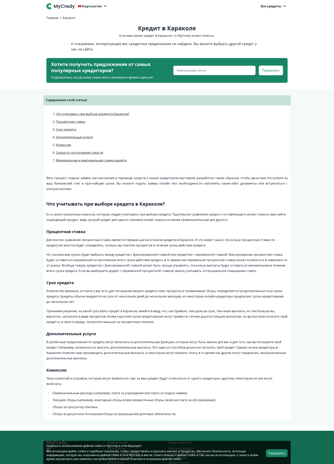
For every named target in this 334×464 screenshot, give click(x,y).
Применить (271, 70)
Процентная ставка (70, 122)
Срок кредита (66, 129)
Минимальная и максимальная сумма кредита (91, 160)
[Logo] (61, 6)
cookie (82, 451)
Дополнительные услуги (74, 137)
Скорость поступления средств (79, 152)
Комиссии (63, 145)
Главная (52, 18)
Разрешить (276, 453)
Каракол (69, 18)
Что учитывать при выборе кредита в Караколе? (92, 114)
